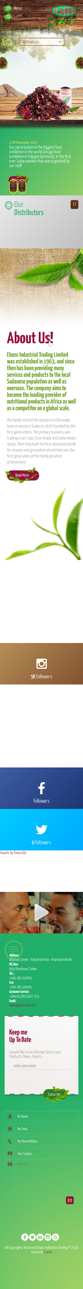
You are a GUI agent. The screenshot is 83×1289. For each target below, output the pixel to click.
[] (49, 1237)
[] (34, 1237)
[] (41, 1237)
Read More (22, 474)
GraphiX (48, 1252)
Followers (41, 676)
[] (26, 1237)
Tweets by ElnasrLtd (13, 852)
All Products (31, 41)
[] (57, 1237)
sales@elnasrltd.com (22, 1005)
